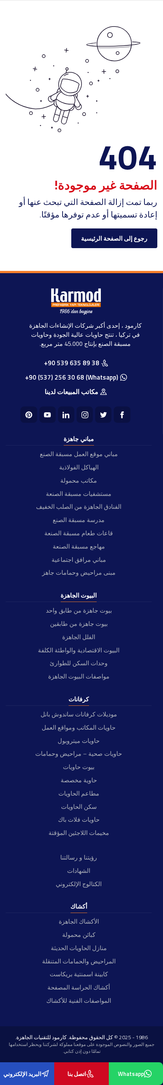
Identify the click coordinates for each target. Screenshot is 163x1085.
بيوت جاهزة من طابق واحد (79, 610)
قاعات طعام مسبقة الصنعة (78, 533)
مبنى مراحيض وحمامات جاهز (79, 572)
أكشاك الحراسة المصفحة (78, 987)
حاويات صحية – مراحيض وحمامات (78, 753)
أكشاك (79, 906)
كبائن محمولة (79, 934)
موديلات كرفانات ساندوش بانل (79, 714)
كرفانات (79, 699)
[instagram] (85, 414)
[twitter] (103, 414)
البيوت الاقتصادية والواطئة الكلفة (78, 650)
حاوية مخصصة (79, 780)
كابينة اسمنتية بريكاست (79, 974)
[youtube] (47, 414)
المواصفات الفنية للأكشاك (78, 1000)
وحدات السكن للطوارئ (79, 663)
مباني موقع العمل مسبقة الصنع (79, 453)
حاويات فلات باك (79, 819)
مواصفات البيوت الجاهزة (79, 676)
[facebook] (122, 414)
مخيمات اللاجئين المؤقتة (79, 832)
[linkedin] (66, 414)
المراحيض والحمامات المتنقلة (79, 961)
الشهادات (78, 870)
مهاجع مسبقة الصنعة (79, 546)
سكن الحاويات (79, 806)
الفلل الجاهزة (78, 636)
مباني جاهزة (79, 438)
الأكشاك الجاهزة (79, 921)
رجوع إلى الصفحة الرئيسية (114, 238)
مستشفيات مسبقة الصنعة (78, 493)
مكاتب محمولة (78, 480)
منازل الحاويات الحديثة (79, 947)
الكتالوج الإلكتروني (79, 883)
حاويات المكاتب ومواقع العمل (79, 727)
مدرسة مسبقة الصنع (79, 519)
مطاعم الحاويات (78, 793)
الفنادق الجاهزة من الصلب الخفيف (78, 506)
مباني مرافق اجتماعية (79, 559)
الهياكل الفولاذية (79, 467)
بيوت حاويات (78, 766)
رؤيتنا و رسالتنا (78, 857)
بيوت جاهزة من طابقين (79, 623)
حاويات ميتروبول (79, 740)
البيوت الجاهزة (79, 595)
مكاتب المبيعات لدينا (71, 392)
